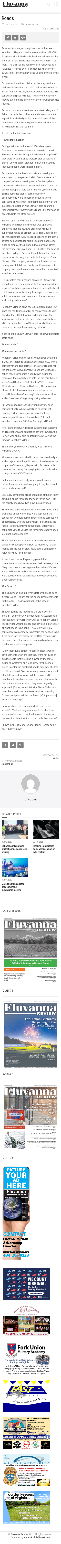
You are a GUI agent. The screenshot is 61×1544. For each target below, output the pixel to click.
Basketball (7, 764)
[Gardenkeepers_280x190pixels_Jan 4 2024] (26, 1507)
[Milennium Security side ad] (26, 1470)
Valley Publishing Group (37, 1537)
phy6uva (31, 799)
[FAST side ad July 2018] (26, 1395)
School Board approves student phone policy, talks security (14, 849)
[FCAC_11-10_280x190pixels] (26, 1321)
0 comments (53, 29)
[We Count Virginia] (26, 1284)
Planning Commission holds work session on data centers (44, 849)
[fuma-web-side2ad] (26, 1358)
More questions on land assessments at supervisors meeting (13, 887)
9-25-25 (8, 990)
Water (56, 758)
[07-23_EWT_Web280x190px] (26, 1433)
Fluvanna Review (19, 1534)
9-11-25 (8, 1158)
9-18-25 (8, 1074)
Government (31, 24)
